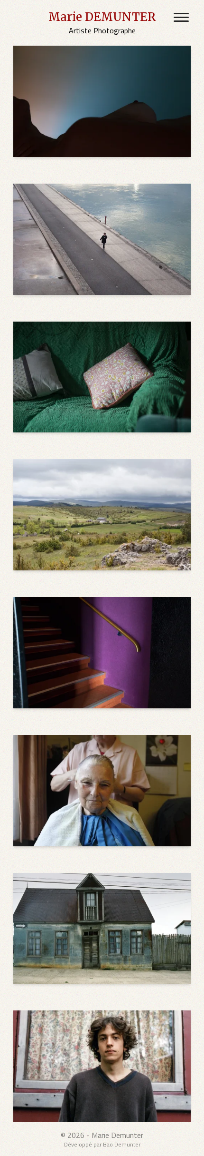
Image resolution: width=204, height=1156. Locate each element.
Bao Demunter (121, 1144)
